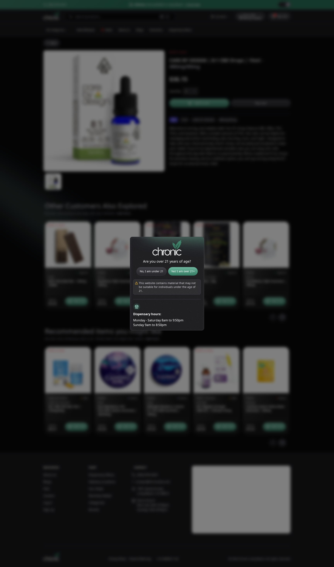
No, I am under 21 (151, 271)
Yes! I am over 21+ (183, 271)
